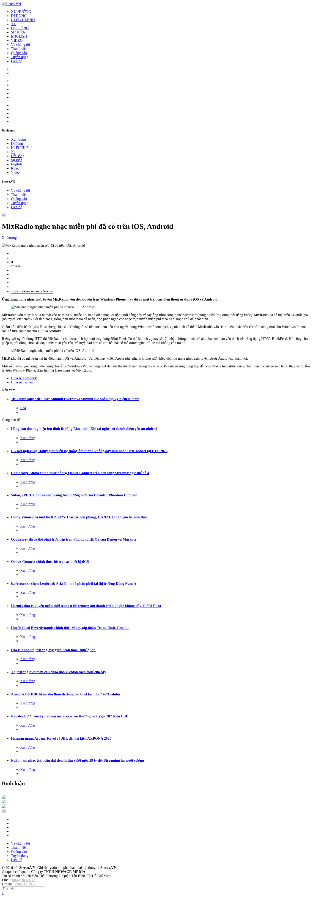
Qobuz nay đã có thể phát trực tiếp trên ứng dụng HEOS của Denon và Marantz (73, 539)
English (16, 164)
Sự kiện (16, 160)
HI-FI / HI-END (23, 20)
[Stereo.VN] (11, 4)
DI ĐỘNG (19, 16)
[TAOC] (3, 811)
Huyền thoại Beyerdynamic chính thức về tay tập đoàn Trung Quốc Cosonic (70, 628)
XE (13, 24)
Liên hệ (16, 61)
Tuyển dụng (19, 57)
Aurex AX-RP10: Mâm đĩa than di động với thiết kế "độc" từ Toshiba (65, 694)
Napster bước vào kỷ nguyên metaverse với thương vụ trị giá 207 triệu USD (70, 716)
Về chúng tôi (20, 44)
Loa (23, 408)
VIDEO (17, 40)
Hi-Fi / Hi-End (21, 148)
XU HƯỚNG (21, 12)
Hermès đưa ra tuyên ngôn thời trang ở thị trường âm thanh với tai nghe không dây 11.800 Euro (86, 606)
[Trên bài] (3, 215)
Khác (15, 168)
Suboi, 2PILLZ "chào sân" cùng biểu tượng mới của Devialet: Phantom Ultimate (74, 495)
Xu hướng (18, 139)
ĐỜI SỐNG (20, 28)
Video (15, 172)
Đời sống (17, 156)
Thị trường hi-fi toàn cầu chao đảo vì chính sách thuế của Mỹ (58, 672)
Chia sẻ (24, 378)
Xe (13, 152)
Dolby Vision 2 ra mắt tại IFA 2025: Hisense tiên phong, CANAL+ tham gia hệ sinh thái (79, 517)
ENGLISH (19, 36)
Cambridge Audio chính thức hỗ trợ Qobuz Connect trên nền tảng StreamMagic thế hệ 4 (80, 473)
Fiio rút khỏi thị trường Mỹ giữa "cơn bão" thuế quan (53, 650)
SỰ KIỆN (18, 32)
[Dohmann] (3, 797)
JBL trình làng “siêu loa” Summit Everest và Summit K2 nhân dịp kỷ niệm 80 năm (75, 399)
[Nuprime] (3, 807)
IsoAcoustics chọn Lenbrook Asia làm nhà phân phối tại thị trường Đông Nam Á (73, 583)
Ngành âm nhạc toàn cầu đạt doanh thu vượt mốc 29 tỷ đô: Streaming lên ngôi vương (77, 760)
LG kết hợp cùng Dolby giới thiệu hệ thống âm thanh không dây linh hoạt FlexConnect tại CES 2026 (89, 451)
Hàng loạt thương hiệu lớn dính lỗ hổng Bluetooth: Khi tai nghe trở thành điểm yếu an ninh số (84, 429)
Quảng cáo (19, 53)
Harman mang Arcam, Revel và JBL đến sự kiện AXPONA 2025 (61, 738)
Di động (17, 143)
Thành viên (19, 49)
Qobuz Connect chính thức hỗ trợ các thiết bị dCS (50, 561)
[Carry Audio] (3, 802)
